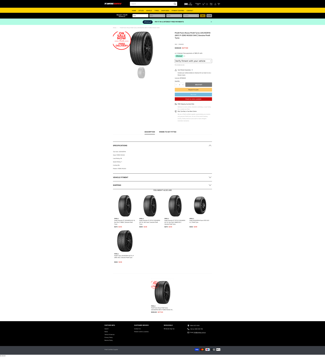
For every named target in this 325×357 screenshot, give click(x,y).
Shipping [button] (117, 185)
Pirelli (116, 218)
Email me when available (193, 99)
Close (211, 22)
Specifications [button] (120, 146)
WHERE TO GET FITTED (167, 132)
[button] (188, 4)
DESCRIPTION (150, 132)
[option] (141, 48)
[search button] (175, 4)
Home (114, 27)
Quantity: (177, 81)
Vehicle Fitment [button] (120, 177)
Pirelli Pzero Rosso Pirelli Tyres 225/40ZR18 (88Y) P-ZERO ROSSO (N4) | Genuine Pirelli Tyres (162, 309)
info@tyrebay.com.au (200, 332)
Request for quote (193, 89)
